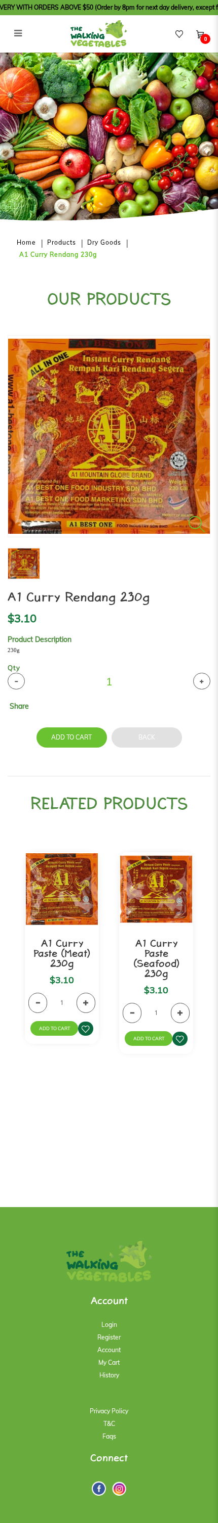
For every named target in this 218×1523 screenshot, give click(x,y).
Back (146, 737)
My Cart (109, 1362)
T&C (109, 1423)
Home (26, 242)
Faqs (109, 1436)
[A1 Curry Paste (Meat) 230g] (62, 889)
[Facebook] (99, 1488)
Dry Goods (104, 242)
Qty (14, 668)
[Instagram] (119, 1489)
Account (109, 1350)
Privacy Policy (109, 1411)
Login (109, 1324)
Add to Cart (71, 737)
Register (109, 1337)
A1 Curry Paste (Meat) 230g (61, 954)
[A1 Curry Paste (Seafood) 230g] (156, 889)
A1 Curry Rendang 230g (58, 254)
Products (61, 242)
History (109, 1375)
